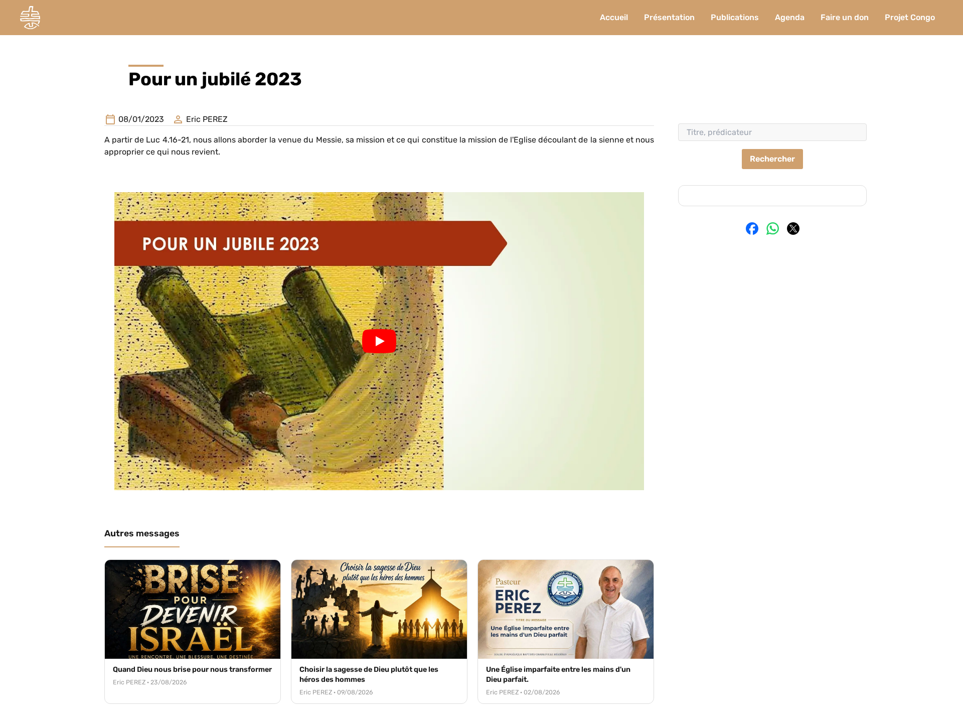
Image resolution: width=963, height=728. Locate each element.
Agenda (790, 17)
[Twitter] (793, 228)
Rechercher (772, 159)
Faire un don (845, 17)
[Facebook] (752, 228)
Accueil (614, 17)
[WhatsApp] (772, 228)
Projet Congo (910, 17)
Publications (735, 17)
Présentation (669, 17)
